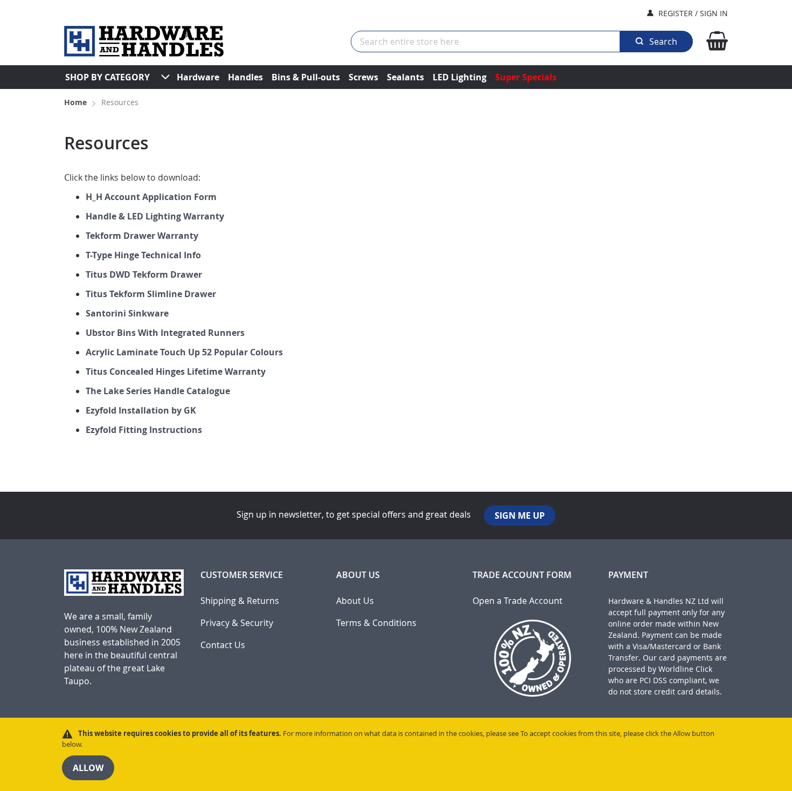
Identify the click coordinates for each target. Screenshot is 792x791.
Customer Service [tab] (241, 575)
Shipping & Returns (239, 601)
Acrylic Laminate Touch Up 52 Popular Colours (184, 352)
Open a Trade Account (517, 601)
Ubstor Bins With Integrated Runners (165, 333)
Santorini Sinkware (127, 313)
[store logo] (144, 41)
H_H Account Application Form (151, 197)
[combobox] (485, 41)
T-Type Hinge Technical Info (143, 255)
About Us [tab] (358, 575)
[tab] (124, 637)
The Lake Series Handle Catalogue (158, 391)
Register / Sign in (693, 13)
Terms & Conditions (376, 623)
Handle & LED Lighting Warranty (155, 216)
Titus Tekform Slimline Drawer (151, 294)
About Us (355, 601)
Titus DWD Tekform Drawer (144, 274)
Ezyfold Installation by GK (141, 410)
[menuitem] (107, 77)
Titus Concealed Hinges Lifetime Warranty (176, 371)
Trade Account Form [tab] (522, 575)
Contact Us (222, 645)
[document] (396, 754)
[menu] (396, 77)
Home (76, 102)
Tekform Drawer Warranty (142, 236)
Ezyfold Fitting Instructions (144, 430)
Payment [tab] (628, 575)
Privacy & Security (236, 623)
